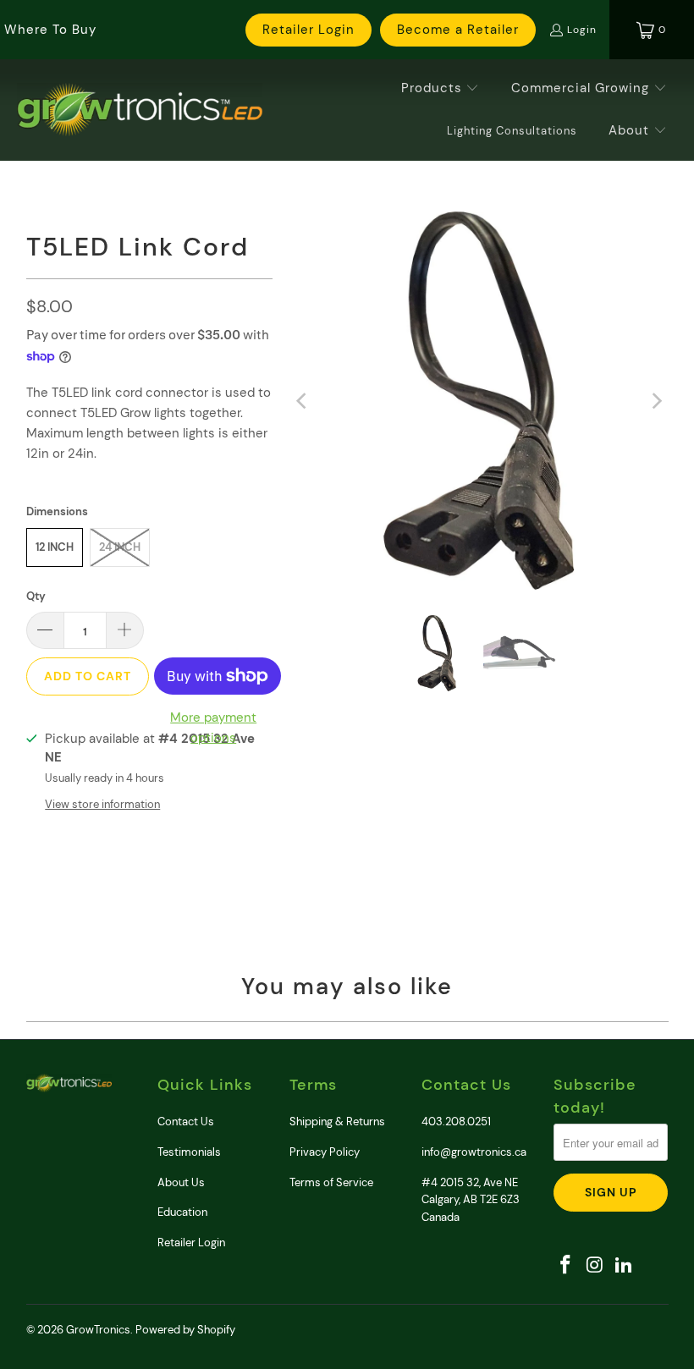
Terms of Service (331, 1182)
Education (182, 1212)
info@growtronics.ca (473, 1152)
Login (582, 29)
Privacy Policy (324, 1152)
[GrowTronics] (139, 110)
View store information (102, 804)
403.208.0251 (456, 1121)
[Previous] (302, 401)
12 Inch (55, 547)
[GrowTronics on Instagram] (595, 1266)
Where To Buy (50, 29)
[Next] (655, 401)
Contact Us (185, 1121)
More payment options (213, 727)
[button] (440, 89)
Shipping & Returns (337, 1121)
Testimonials (189, 1152)
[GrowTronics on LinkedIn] (624, 1266)
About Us (181, 1182)
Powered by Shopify (185, 1329)
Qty (36, 596)
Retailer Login (308, 29)
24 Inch (119, 547)
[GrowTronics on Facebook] (566, 1266)
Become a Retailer (458, 29)
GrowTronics (98, 1329)
